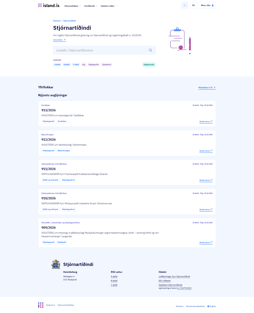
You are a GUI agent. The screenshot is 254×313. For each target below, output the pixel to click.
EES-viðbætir (165, 280)
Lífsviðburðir (89, 6)
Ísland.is (50, 305)
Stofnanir (179, 306)
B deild (114, 280)
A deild (114, 276)
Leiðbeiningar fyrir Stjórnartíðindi (174, 276)
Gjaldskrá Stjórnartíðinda (170, 285)
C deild (114, 285)
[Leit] (185, 5)
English (213, 306)
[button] (193, 5)
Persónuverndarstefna (195, 306)
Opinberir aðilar (107, 6)
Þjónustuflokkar (71, 6)
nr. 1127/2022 (184, 288)
